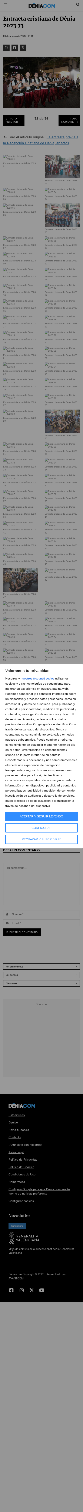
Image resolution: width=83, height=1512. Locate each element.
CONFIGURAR (41, 828)
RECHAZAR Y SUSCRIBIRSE (41, 839)
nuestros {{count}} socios (37, 678)
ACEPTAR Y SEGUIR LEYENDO (41, 816)
